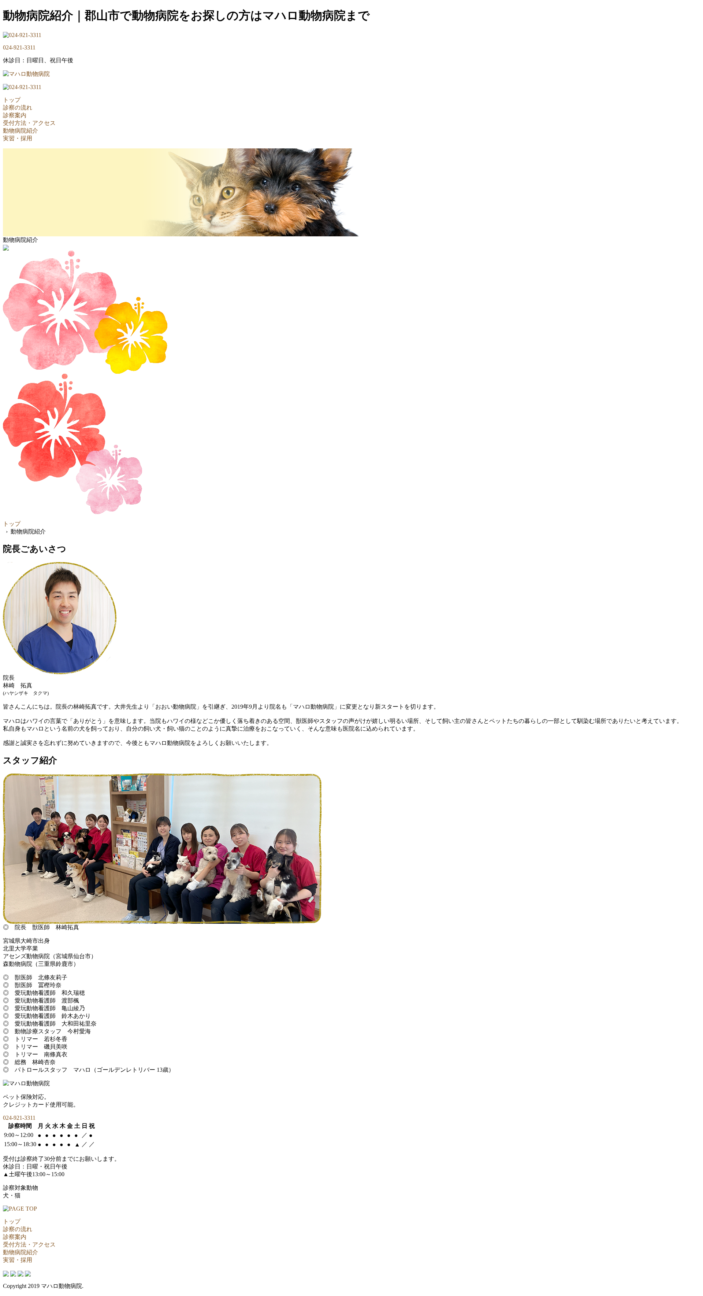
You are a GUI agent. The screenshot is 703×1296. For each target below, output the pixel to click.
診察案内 (14, 115)
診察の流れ (17, 107)
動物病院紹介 (20, 131)
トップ (12, 100)
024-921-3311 (19, 47)
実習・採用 (17, 138)
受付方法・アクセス (29, 123)
